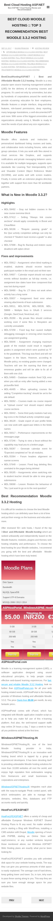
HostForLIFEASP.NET (12, 816)
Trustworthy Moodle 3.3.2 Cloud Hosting (20, 70)
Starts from (25, 700)
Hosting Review (42, 48)
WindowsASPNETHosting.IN (15, 787)
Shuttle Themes (22, 916)
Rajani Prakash (22, 48)
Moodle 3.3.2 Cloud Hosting (22, 61)
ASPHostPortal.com (23, 688)
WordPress (45, 916)
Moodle (31, 832)
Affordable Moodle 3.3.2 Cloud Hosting (24, 52)
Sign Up (12, 654)
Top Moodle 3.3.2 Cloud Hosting (30, 67)
